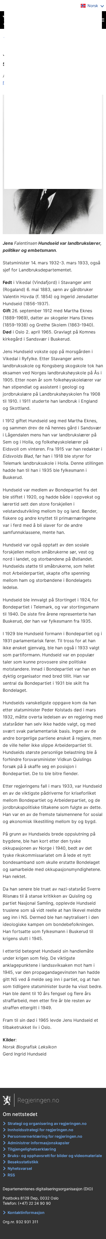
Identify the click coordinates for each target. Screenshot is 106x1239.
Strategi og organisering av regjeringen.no (47, 1123)
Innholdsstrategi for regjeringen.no (40, 1129)
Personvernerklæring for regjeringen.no (45, 1136)
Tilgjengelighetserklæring (32, 1149)
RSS (11, 1175)
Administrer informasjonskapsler (39, 1142)
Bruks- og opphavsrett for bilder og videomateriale (55, 1155)
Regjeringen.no (38, 1100)
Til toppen (53, 1079)
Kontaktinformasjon (26, 1212)
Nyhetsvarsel (20, 1168)
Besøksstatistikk (23, 1162)
